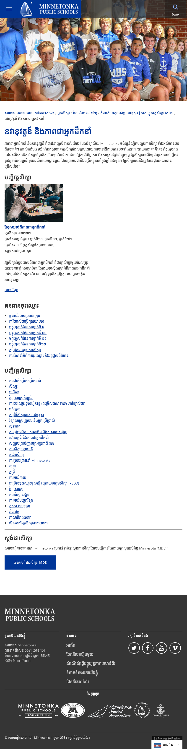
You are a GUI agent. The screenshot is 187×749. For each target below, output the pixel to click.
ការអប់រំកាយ (17, 477)
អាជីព (70, 645)
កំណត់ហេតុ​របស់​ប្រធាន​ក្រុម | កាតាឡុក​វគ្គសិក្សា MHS (136, 113)
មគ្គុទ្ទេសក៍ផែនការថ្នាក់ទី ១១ (28, 338)
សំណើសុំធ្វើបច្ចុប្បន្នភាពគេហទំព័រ (90, 663)
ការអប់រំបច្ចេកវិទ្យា (21, 500)
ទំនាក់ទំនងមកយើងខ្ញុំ (82, 672)
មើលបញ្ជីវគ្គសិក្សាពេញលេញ (28, 523)
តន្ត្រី (12, 471)
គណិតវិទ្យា (16, 454)
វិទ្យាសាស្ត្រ (16, 488)
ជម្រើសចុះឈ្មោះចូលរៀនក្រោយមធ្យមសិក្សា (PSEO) (44, 483)
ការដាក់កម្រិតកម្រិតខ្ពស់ (25, 380)
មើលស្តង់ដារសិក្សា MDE (30, 562)
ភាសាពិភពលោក (20, 517)
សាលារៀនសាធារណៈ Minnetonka (44, 3)
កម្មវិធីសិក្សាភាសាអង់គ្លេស (26, 414)
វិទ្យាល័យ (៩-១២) (85, 113)
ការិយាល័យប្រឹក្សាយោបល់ (26, 321)
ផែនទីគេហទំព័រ (77, 681)
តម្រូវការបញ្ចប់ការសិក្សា (25, 349)
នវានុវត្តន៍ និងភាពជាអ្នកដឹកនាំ (29, 437)
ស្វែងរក (175, 14)
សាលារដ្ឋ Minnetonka (20, 645)
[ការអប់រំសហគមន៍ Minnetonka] (142, 720)
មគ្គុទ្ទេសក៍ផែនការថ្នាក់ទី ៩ (26, 326)
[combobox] (166, 744)
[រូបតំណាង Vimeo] (175, 648)
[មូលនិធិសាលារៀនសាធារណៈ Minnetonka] (38, 720)
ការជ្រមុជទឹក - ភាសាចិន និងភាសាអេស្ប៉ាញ (38, 431)
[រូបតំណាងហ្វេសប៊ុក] (147, 648)
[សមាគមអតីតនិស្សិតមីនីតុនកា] (109, 720)
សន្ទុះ (12, 466)
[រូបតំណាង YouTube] (161, 648)
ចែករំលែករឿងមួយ (80, 654)
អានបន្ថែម (11, 290)
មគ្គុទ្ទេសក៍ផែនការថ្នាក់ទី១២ (27, 344)
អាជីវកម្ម (15, 391)
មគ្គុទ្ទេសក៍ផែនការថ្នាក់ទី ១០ (28, 332)
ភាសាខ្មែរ (168, 744)
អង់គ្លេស (15, 409)
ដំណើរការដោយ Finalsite (167, 738)
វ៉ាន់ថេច (14, 511)
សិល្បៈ (13, 386)
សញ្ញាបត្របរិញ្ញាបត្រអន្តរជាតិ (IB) (31, 443)
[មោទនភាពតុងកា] (73, 720)
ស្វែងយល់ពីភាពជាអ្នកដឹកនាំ (25, 227)
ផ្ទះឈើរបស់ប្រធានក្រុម (24, 315)
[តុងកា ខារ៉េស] (161, 720)
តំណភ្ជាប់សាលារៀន (30, 614)
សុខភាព (15, 426)
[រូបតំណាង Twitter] (134, 648)
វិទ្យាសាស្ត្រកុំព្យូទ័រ (21, 397)
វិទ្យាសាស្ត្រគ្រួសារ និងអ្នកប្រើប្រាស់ (32, 420)
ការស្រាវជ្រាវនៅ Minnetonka (29, 460)
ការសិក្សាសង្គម (19, 494)
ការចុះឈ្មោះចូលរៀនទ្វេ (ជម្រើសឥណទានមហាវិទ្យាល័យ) (47, 403)
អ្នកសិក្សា (63, 113)
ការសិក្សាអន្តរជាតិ (21, 448)
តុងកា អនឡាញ (19, 505)
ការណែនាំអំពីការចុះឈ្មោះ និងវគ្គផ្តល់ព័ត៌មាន (39, 355)
